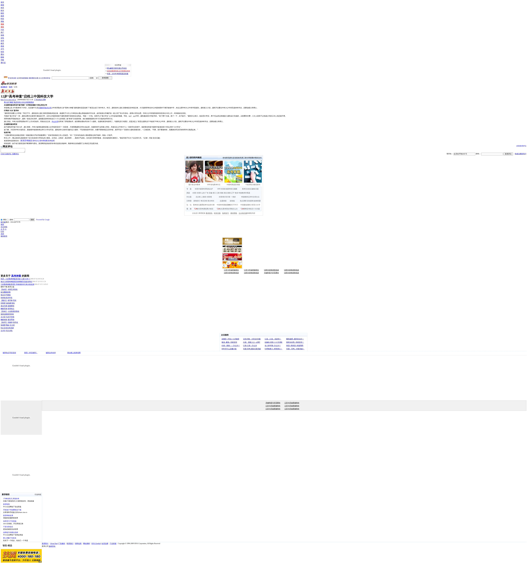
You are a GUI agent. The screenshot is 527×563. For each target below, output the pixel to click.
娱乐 (2, 10)
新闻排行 (197, 201)
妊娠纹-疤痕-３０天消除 (273, 342)
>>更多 (233, 197)
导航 (2, 60)
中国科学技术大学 (44, 108)
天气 (2, 49)
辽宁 (232, 193)
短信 (2, 52)
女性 (2, 38)
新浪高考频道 (26, 141)
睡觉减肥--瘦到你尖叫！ (295, 339)
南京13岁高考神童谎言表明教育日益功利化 (16, 282)
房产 (2, 32)
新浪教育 (4, 87)
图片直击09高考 (194, 185)
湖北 (225, 193)
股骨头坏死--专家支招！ (295, 342)
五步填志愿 (243, 213)
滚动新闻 (250, 201)
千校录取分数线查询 (252, 185)
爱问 (2, 54)
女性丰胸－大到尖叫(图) (252, 339)
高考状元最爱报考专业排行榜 (204, 205)
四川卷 (227, 197)
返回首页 (4, 236)
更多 (236, 193)
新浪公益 (11, 287)
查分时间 (211, 201)
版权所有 (52, 546)
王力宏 (3, 317)
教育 (2, 43)
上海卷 (203, 197)
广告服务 (61, 543)
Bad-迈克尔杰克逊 (7, 328)
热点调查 (243, 201)
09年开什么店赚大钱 (229, 349)
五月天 (3, 331)
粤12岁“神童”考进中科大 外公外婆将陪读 (19, 102)
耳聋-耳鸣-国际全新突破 (252, 349)
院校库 (238, 158)
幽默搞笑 (4, 320)
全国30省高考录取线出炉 (204, 189)
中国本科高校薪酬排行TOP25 (227, 205)
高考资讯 (209, 213)
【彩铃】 (4, 311)
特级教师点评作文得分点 (250, 197)
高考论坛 (35, 141)
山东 (203, 193)
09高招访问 (257, 158)
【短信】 (4, 289)
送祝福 (232, 201)
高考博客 (233, 213)
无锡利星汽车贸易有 (271, 273)
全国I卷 (209, 197)
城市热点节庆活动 (9, 353)
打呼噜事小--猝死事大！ (273, 349)
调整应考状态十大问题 (251, 209)
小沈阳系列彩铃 (13, 311)
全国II (199, 193)
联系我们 (70, 543)
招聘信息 (78, 543)
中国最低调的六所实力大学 (250, 205)
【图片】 (4, 300)
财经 (2, 13)
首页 (2, 2)
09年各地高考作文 (213, 185)
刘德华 (10, 322)
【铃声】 (4, 322)
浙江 (214, 193)
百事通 (189, 201)
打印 (2, 231)
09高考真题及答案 (233, 185)
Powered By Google (43, 220)
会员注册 (105, 543)
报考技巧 (225, 213)
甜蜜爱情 (11, 306)
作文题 (189, 197)
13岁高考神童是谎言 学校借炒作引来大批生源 (17, 284)
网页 (5, 220)
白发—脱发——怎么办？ (231, 346)
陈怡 (13, 303)
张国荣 (3, 325)
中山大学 (55, 121)
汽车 (2, 30)
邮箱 (2, 57)
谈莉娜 (8, 303)
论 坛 (189, 205)
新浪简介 (45, 543)
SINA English (96, 543)
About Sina (54, 543)
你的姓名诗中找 (6, 298)
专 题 (189, 189)
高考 (10, 87)
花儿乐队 (9, 331)
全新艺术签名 (13, 289)
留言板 (3, 222)
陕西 (229, 193)
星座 (2, 46)
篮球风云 (11, 309)
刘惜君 (3, 303)
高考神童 (16, 275)
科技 (2, 19)
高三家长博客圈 (247, 158)
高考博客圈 (43, 141)
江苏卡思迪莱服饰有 (231, 270)
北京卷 (198, 197)
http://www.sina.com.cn (8, 100)
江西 (218, 193)
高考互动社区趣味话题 (250, 189)
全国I (194, 193)
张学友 (15, 322)
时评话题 (217, 213)
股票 (2, 16)
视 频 (189, 209)
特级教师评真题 (244, 193)
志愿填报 (223, 201)
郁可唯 (10, 300)
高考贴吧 (51, 141)
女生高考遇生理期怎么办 (228, 209)
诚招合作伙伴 (51, 353)
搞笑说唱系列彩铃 (7, 314)
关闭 (2, 234)
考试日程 (204, 201)
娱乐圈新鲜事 (6, 292)
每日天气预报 (6, 295)
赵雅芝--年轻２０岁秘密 (230, 339)
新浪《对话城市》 (30, 353)
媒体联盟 (257, 201)
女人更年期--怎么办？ (273, 346)
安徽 (210, 193)
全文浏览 (4, 227)
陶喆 (7, 325)
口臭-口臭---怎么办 (250, 346)
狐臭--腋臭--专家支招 (229, 342)
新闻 (2, 5)
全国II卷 (222, 197)
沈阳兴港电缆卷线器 (271, 270)
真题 (188, 193)
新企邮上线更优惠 (74, 353)
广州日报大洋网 (40, 100)
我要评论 (10, 154)
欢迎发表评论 (521, 146)
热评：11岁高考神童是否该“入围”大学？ (15, 279)
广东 (206, 193)
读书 (2, 41)
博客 (2, 21)
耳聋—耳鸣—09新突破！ (295, 349)
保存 (2, 224)
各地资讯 (226, 158)
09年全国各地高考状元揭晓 (227, 189)
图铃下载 (4, 287)
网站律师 (86, 543)
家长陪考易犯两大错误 (205, 209)
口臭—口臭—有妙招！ (273, 339)
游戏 (2, 35)
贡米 (14, 300)
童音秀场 (11, 320)
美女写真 (4, 306)
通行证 (3, 63)
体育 (2, 8)
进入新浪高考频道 (194, 158)
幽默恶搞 (4, 309)
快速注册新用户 (520, 154)
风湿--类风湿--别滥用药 (294, 346)
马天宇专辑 (10, 317)
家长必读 (232, 158)
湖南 (221, 193)
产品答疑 (113, 543)
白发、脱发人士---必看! (251, 342)
